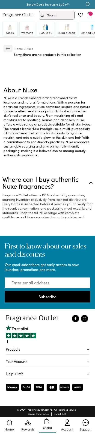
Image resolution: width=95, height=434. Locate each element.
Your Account (16, 361)
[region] (47, 126)
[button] (89, 14)
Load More (54, 69)
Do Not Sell (60, 413)
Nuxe (30, 48)
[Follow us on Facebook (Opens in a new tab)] (75, 318)
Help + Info (15, 373)
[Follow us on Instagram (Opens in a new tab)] (84, 318)
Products (13, 349)
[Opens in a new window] (21, 334)
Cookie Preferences (38, 413)
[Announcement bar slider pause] (87, 4)
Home (19, 48)
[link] (7, 48)
